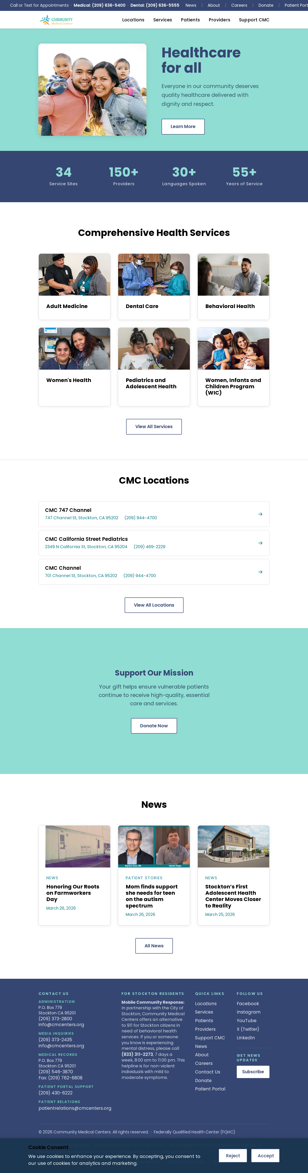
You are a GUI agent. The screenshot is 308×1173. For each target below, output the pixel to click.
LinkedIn (246, 1038)
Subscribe (253, 1072)
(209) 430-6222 (55, 1093)
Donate (266, 5)
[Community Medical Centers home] (57, 19)
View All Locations (154, 605)
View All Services (154, 426)
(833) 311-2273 (137, 1054)
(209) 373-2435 (55, 1040)
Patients (190, 20)
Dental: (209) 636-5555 (155, 5)
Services (162, 20)
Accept (266, 1155)
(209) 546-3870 (56, 1072)
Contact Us (207, 1072)
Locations (133, 20)
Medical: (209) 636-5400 (100, 5)
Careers (239, 5)
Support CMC (254, 20)
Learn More (183, 126)
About (214, 5)
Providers (219, 20)
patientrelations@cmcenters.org (75, 1108)
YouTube (246, 1021)
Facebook (248, 1004)
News (191, 5)
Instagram (249, 1012)
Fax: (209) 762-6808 (61, 1078)
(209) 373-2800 (55, 1019)
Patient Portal (210, 1089)
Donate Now (154, 725)
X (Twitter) (248, 1029)
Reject (233, 1155)
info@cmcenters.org (61, 1025)
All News (154, 946)
